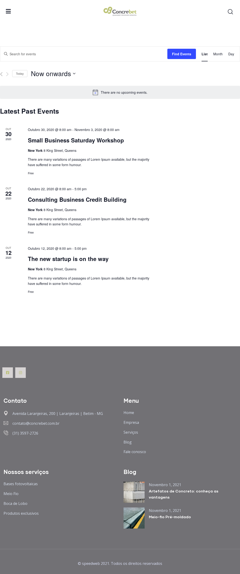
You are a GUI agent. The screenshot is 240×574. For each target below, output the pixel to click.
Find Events (181, 54)
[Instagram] (20, 372)
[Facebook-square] (7, 372)
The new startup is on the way (68, 259)
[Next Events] (7, 74)
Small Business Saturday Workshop (76, 140)
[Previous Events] (1, 74)
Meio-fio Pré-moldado (170, 516)
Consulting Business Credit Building (77, 199)
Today (20, 73)
